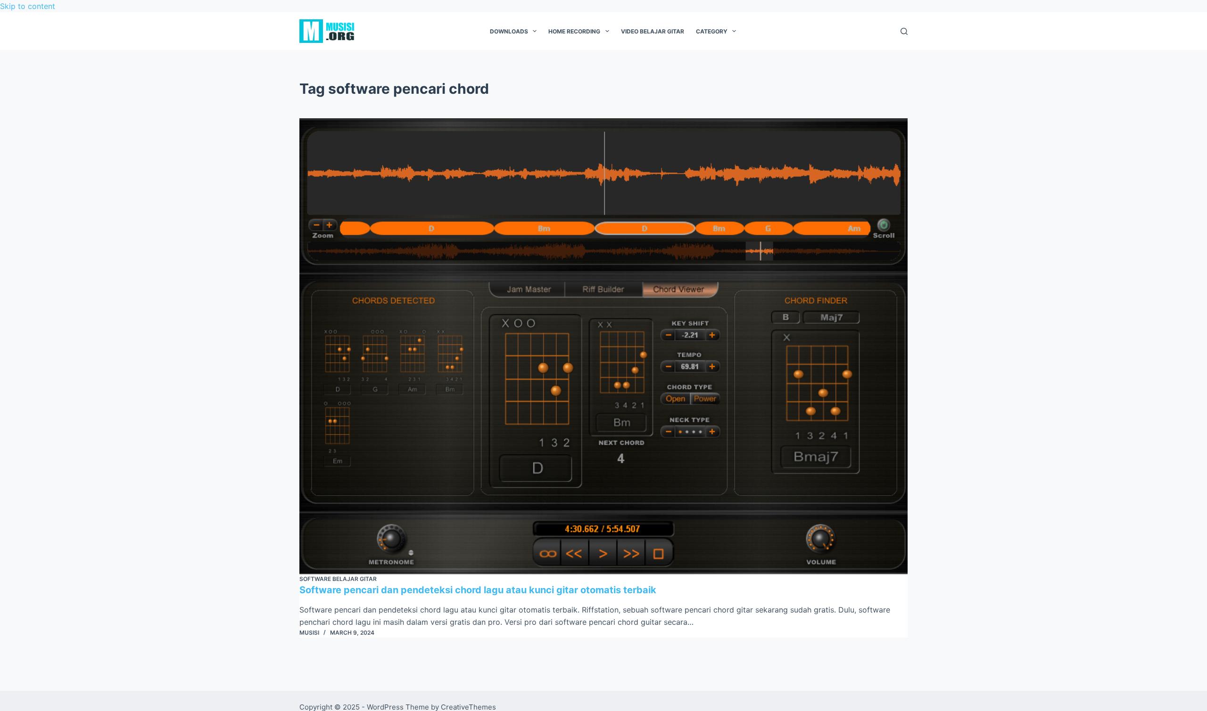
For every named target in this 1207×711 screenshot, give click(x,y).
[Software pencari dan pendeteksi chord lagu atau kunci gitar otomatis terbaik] (603, 346)
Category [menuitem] (712, 31)
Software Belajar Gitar (338, 578)
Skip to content (27, 6)
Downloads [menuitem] (509, 31)
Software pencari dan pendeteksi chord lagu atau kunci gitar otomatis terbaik (477, 590)
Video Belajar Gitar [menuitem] (652, 31)
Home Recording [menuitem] (574, 31)
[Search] (904, 31)
